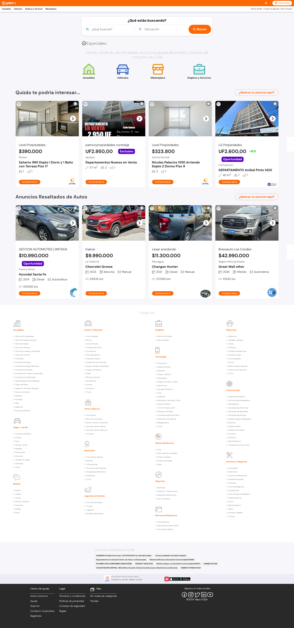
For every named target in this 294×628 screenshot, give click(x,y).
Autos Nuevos (92, 344)
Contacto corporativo (42, 611)
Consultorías (233, 490)
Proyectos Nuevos (22, 410)
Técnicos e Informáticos (96, 468)
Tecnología (160, 356)
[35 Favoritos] (152, 104)
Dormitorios (20, 452)
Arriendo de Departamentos (27, 366)
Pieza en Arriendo (22, 392)
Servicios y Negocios (236, 461)
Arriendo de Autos (94, 347)
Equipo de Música (93, 370)
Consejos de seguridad (271, 9)
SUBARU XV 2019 (210, 564)
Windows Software (165, 411)
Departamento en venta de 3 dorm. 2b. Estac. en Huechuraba (121, 560)
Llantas (89, 384)
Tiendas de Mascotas (237, 351)
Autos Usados (92, 336)
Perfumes (19, 505)
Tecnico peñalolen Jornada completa (170, 556)
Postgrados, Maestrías (95, 472)
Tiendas (94, 601)
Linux (159, 393)
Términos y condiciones (72, 596)
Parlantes (161, 396)
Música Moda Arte (164, 443)
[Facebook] (184, 594)
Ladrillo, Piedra (234, 426)
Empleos (159, 330)
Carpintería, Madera (236, 396)
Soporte (34, 606)
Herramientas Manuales (238, 411)
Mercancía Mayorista (166, 515)
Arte (159, 449)
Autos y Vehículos (93, 330)
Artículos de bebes (94, 502)
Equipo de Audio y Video (167, 382)
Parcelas (18, 399)
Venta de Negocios (236, 487)
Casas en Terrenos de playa (27, 388)
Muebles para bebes (94, 513)
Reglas (62, 611)
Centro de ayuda (286, 9)
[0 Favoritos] (218, 104)
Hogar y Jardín (20, 427)
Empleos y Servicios (34, 9)
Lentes (18, 498)
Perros (231, 362)
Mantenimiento (234, 441)
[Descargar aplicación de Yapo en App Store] (174, 579)
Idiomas (89, 460)
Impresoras (162, 385)
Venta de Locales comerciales (27, 351)
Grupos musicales (164, 460)
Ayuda (33, 601)
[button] (73, 118)
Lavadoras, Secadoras (166, 419)
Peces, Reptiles (234, 358)
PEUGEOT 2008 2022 (144, 564)
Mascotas (231, 330)
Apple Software (163, 367)
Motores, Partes (93, 377)
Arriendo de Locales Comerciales (29, 373)
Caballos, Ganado (235, 340)
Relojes (18, 509)
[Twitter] (197, 594)
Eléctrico (232, 422)
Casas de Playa (21, 384)
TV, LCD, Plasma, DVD (166, 408)
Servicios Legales (235, 512)
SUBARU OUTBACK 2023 (191, 568)
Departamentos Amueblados (27, 381)
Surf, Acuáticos (163, 499)
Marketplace (51, 9)
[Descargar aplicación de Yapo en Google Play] (185, 579)
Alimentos (232, 336)
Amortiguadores (93, 355)
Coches (89, 506)
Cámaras (161, 370)
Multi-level (232, 472)
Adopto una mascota (237, 370)
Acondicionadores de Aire (168, 415)
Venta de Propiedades (24, 336)
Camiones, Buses (93, 358)
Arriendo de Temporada (25, 377)
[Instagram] (191, 594)
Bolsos (18, 490)
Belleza (16, 484)
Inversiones (233, 468)
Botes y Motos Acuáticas (97, 422)
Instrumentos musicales (167, 453)
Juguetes (90, 510)
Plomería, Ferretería (236, 430)
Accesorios (91, 351)
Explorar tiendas (256, 9)
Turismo (231, 516)
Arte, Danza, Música (94, 457)
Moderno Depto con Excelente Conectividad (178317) (178, 564)
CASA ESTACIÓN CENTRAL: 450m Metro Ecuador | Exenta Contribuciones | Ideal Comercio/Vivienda (136, 568)
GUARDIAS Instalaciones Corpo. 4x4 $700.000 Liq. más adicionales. (124, 556)
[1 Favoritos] (85, 104)
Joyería (18, 494)
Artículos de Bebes (23, 434)
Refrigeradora (163, 422)
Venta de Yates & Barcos (96, 430)
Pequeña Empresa (235, 479)
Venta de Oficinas (22, 347)
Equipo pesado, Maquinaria (97, 366)
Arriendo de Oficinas (23, 370)
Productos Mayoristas (237, 475)
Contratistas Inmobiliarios (239, 400)
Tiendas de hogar (22, 460)
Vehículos (18, 9)
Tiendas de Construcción (239, 445)
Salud (230, 509)
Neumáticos (91, 381)
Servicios (232, 434)
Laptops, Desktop (164, 389)
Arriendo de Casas (23, 362)
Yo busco (90, 434)
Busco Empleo (163, 340)
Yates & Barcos (92, 408)
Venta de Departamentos (26, 340)
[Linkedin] (204, 594)
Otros (17, 467)
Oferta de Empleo (164, 336)
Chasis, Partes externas (96, 362)
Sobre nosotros (39, 596)
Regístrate (35, 616)
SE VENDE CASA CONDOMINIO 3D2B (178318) (114, 564)
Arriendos (19, 358)
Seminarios (90, 475)
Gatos (231, 344)
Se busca (19, 456)
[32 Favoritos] (19, 104)
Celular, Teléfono (164, 374)
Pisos (17, 441)
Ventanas (19, 463)
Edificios (18, 396)
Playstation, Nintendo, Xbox (169, 400)
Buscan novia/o (234, 355)
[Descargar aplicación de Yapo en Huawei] (166, 579)
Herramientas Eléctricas (238, 408)
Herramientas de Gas (237, 415)
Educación (89, 450)
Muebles (18, 448)
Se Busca (90, 388)
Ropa (17, 512)
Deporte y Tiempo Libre (167, 491)
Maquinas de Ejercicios (166, 495)
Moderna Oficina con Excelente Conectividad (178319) (172, 560)
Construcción (233, 390)
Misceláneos (233, 404)
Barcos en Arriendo (94, 419)
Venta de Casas (21, 344)
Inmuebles (6, 9)
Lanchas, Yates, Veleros (96, 426)
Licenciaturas (92, 464)
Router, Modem (163, 404)
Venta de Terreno (22, 355)
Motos (89, 340)
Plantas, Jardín (21, 445)
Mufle (88, 373)
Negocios (19, 407)
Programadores (234, 498)
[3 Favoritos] (85, 208)
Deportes (160, 481)
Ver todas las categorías (103, 596)
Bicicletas (161, 487)
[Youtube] (210, 594)
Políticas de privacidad (71, 601)
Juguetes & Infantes (94, 496)
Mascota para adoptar (238, 366)
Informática (162, 378)
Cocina (18, 437)
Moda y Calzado (22, 501)
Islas (17, 403)
